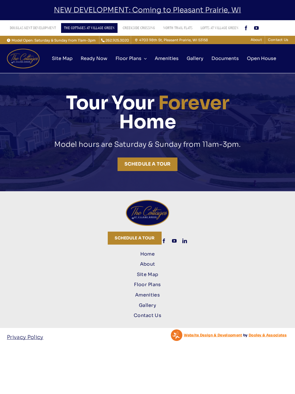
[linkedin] (184, 241)
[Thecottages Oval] (23, 51)
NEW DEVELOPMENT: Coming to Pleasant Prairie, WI (147, 9)
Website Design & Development (213, 335)
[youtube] (256, 28)
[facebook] (246, 28)
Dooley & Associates (268, 335)
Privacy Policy (25, 337)
